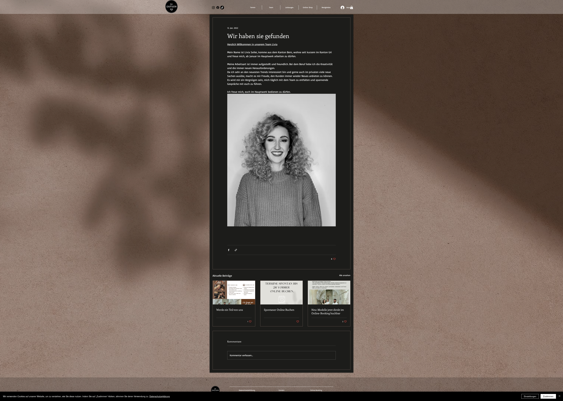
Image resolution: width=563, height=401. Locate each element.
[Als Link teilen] (235, 250)
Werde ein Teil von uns (229, 309)
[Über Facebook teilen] (228, 250)
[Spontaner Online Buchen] (281, 292)
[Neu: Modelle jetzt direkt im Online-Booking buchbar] (329, 292)
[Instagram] (213, 7)
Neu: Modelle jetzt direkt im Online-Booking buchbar (327, 311)
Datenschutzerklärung (159, 396)
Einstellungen (530, 396)
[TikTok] (222, 7)
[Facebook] (218, 7)
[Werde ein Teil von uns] (234, 292)
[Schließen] (559, 396)
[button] (351, 7)
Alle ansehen (344, 275)
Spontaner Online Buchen (279, 309)
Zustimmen (548, 396)
